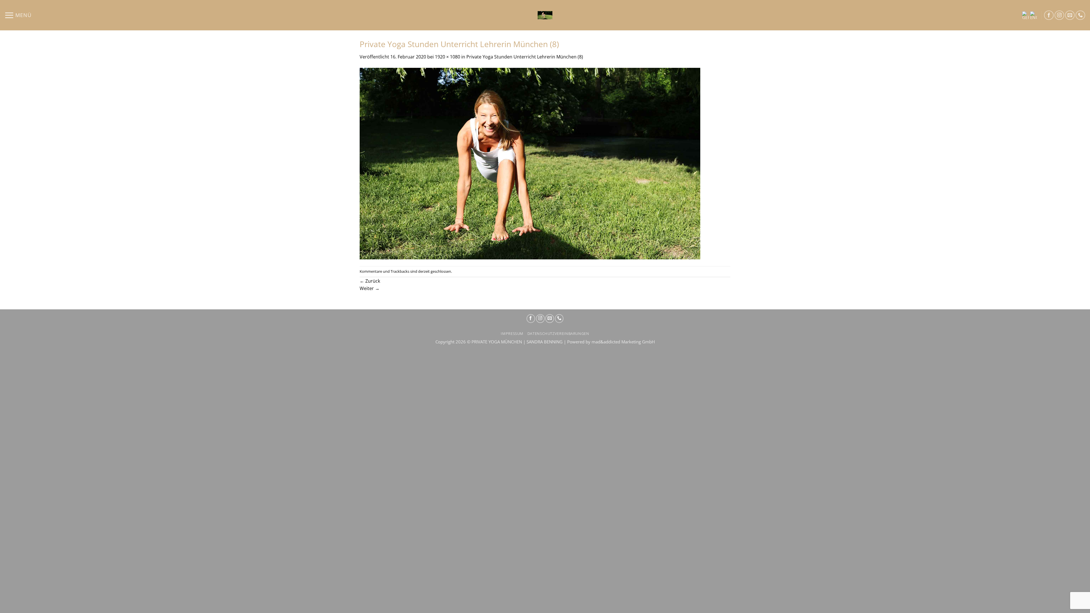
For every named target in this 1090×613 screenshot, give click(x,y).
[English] (1033, 15)
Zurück (370, 281)
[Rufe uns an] (1080, 15)
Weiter (370, 288)
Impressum (512, 333)
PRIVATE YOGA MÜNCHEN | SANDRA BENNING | (519, 342)
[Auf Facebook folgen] (1049, 15)
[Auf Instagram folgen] (1059, 15)
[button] (18, 15)
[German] (1025, 15)
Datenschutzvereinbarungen (558, 333)
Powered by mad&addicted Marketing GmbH (611, 342)
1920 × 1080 (447, 56)
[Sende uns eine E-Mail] (1070, 15)
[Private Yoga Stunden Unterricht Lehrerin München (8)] (530, 162)
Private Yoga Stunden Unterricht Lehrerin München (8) (524, 56)
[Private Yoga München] (545, 15)
